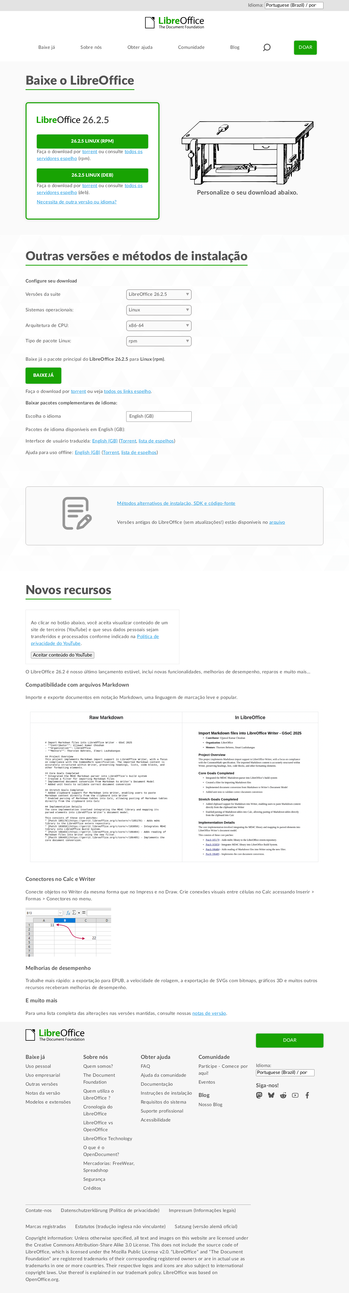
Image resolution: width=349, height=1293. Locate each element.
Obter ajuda (140, 47)
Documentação (157, 1084)
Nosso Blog (211, 1105)
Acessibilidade (156, 1120)
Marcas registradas (46, 1226)
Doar (305, 47)
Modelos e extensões (48, 1102)
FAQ (145, 1066)
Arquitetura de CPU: (47, 325)
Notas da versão (43, 1093)
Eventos (207, 1082)
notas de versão (209, 1013)
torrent (89, 152)
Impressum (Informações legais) (202, 1210)
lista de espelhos (156, 441)
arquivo (277, 522)
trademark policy (143, 1273)
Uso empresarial (43, 1075)
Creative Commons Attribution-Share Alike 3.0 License (91, 1245)
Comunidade (191, 47)
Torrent (128, 441)
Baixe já (46, 47)
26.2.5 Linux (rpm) (92, 141)
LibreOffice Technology (107, 1139)
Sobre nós (91, 47)
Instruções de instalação (166, 1093)
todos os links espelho (127, 391)
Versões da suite (43, 294)
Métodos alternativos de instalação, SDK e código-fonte (176, 503)
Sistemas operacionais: (50, 310)
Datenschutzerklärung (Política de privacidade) (110, 1210)
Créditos (92, 1188)
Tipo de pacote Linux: (48, 341)
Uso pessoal (38, 1066)
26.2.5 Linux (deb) (92, 175)
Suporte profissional (162, 1111)
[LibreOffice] (174, 22)
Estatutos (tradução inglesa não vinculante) (120, 1226)
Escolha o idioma (43, 416)
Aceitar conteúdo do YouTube (62, 655)
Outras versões (42, 1084)
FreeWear (123, 1163)
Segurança (94, 1179)
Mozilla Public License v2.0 (139, 1252)
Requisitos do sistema (163, 1102)
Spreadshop (95, 1170)
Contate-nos (39, 1210)
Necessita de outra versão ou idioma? (77, 202)
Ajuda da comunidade (164, 1075)
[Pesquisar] (267, 47)
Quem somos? (98, 1066)
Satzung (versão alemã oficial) (206, 1226)
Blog (235, 47)
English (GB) (105, 441)
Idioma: (256, 5)
